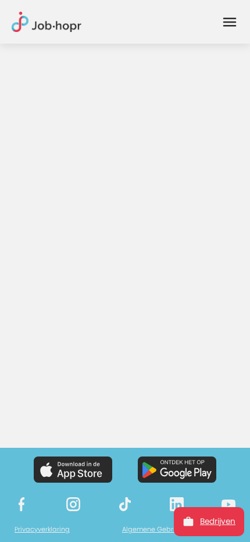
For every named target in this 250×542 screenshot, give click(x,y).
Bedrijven (217, 521)
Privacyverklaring (42, 529)
